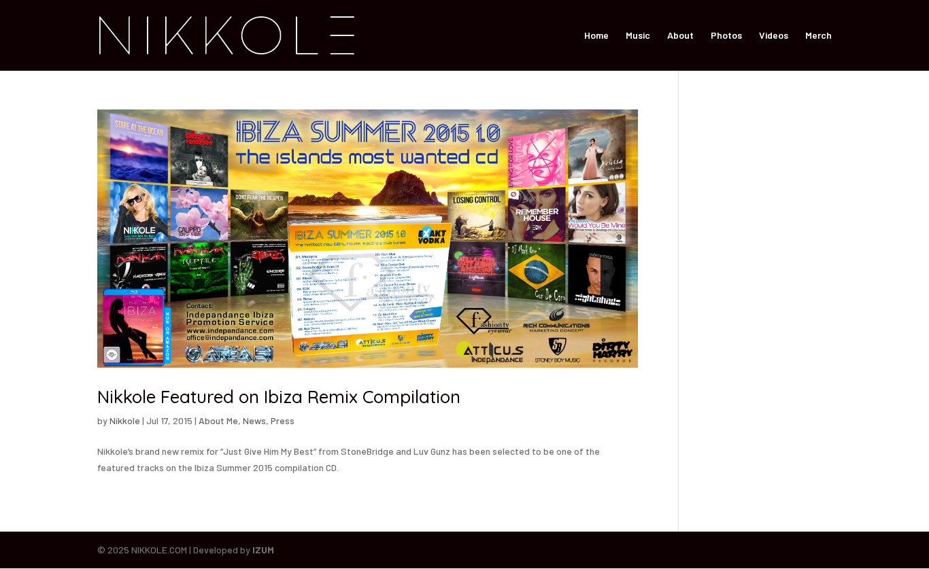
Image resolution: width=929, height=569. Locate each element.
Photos (726, 36)
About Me (218, 420)
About (680, 36)
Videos (773, 36)
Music (638, 36)
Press (282, 420)
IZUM (263, 549)
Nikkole (124, 420)
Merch (818, 36)
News (254, 420)
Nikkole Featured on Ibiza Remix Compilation (278, 396)
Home (596, 36)
